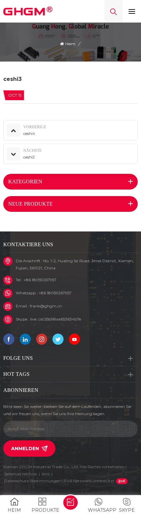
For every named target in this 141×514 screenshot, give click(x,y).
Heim (70, 43)
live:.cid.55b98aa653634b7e (55, 319)
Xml (46, 473)
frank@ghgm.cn (46, 305)
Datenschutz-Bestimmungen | (59, 480)
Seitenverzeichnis (20, 473)
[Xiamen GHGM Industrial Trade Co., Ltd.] (27, 11)
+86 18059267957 (40, 279)
